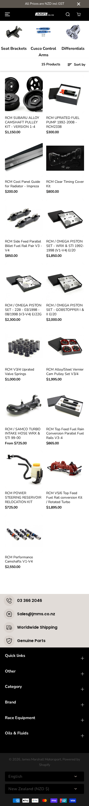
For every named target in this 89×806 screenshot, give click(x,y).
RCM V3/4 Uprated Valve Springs (19, 371)
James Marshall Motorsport (41, 759)
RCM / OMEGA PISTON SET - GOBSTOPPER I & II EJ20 (65, 310)
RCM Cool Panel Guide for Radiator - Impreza (22, 184)
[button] (6, 14)
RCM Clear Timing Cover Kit (65, 184)
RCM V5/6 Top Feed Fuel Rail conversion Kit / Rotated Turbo (64, 497)
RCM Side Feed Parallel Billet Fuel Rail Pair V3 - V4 (23, 246)
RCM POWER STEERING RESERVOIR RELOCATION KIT (23, 497)
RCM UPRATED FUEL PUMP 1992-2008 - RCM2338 (63, 122)
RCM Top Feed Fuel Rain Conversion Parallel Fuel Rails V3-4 (65, 433)
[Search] (67, 14)
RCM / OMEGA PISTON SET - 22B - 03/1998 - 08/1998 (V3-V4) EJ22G (23, 310)
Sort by (79, 64)
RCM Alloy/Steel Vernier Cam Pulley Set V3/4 (65, 371)
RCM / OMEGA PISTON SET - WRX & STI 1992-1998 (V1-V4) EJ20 (65, 246)
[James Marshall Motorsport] (44, 14)
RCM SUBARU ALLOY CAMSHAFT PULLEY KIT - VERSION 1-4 (22, 122)
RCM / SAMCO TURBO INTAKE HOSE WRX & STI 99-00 (23, 433)
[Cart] (78, 14)
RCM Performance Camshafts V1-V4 (19, 559)
